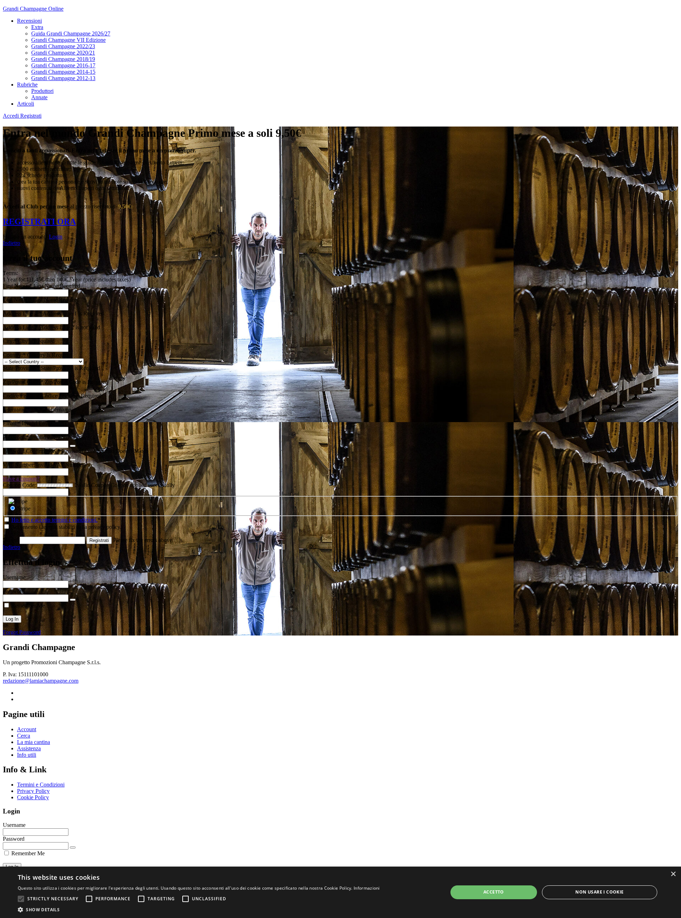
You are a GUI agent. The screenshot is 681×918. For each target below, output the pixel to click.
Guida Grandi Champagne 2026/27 (70, 33)
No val (10, 540)
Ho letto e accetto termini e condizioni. (54, 520)
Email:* (11, 423)
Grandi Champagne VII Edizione (68, 40)
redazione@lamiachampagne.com (40, 681)
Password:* (16, 437)
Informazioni (367, 888)
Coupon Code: (19, 485)
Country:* (15, 355)
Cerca (23, 736)
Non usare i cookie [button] (599, 892)
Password (13, 591)
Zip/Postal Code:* (24, 382)
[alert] (340, 892)
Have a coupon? (21, 479)
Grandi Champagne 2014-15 (63, 72)
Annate (39, 97)
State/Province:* (22, 368)
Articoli (25, 104)
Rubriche (27, 85)
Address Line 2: (21, 327)
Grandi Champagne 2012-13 (63, 78)
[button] (21, 899)
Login (55, 237)
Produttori (42, 91)
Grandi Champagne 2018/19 (63, 59)
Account (26, 729)
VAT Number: (19, 465)
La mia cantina (33, 742)
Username (14, 577)
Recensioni (29, 21)
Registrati (30, 116)
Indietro (11, 243)
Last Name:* (17, 300)
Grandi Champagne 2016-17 (63, 65)
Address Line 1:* (23, 313)
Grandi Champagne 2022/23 (63, 46)
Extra (37, 27)
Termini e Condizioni (41, 785)
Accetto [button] (493, 892)
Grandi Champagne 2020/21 (63, 53)
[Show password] (73, 446)
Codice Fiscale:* (22, 396)
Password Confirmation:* (31, 451)
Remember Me (27, 606)
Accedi (11, 116)
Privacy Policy (33, 791)
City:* (10, 341)
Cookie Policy (33, 797)
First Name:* (17, 286)
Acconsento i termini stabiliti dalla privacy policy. (65, 527)
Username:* (16, 410)
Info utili (26, 755)
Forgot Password (22, 632)
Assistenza (29, 748)
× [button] (673, 874)
